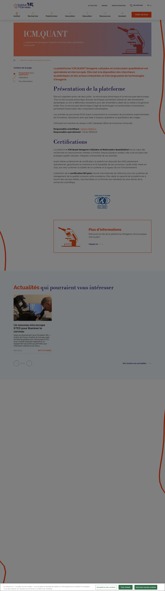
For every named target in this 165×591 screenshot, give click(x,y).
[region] (82, 587)
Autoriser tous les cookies (146, 587)
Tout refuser (126, 587)
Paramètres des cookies (106, 587)
